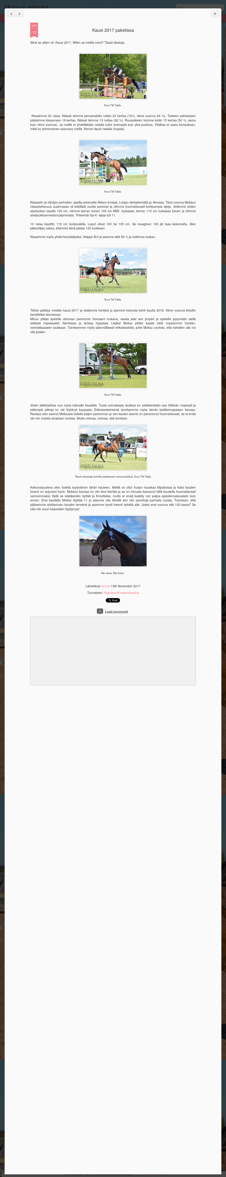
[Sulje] (215, 14)
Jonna (106, 586)
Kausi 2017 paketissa (113, 30)
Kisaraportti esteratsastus (121, 592)
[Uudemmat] (11, 14)
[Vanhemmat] (19, 14)
